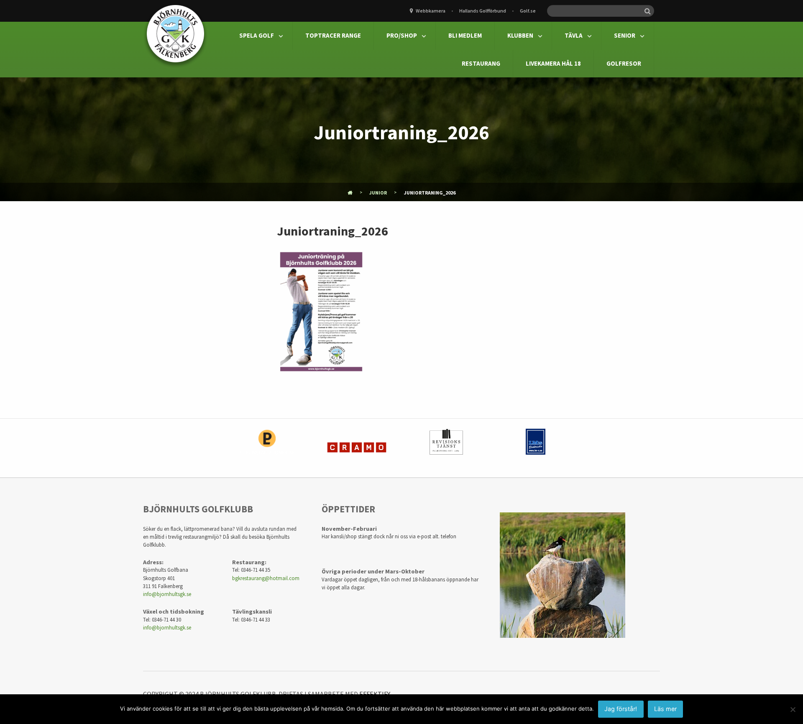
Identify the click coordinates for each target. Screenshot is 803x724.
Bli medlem (465, 35)
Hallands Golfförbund (482, 11)
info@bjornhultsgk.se (167, 594)
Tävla (574, 35)
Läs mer (665, 708)
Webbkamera (430, 11)
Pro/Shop (401, 35)
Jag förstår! (620, 708)
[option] (267, 448)
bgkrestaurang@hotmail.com (265, 578)
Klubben (520, 35)
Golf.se (528, 11)
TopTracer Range (333, 35)
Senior (624, 35)
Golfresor (623, 63)
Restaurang (481, 63)
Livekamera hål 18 (553, 63)
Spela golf (256, 35)
